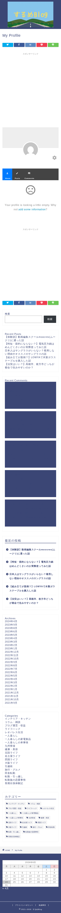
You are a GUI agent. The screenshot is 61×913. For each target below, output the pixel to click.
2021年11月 (12, 696)
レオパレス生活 (14, 732)
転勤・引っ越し (14, 776)
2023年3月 (11, 641)
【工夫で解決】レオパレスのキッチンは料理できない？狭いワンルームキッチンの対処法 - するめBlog (29, 400)
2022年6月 (11, 672)
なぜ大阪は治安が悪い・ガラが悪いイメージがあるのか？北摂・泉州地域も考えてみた (29, 508)
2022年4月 (11, 679)
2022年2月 (11, 685)
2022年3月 (11, 682)
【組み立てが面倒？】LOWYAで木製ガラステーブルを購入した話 (32, 588)
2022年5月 (11, 675)
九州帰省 (10, 745)
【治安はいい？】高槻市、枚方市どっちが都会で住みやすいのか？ (31, 601)
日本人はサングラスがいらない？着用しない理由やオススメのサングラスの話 (31, 576)
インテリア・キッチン (18, 718)
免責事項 (42, 905)
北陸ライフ (11, 752)
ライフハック (12, 728)
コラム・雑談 (12, 722)
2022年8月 (11, 665)
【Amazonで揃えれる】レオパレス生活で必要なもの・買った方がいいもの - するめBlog (30, 488)
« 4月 (5, 888)
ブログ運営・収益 (15, 725)
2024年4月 (11, 621)
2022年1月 (11, 689)
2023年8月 (11, 628)
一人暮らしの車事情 (16, 742)
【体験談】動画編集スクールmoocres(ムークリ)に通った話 (32, 551)
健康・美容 (11, 749)
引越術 (9, 766)
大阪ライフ (11, 762)
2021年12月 (12, 692)
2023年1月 (11, 648)
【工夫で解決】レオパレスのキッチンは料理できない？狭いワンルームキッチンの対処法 (29, 420)
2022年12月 (12, 651)
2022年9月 (11, 662)
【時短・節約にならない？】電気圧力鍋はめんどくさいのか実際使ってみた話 (31, 564)
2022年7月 (11, 668)
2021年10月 (12, 699)
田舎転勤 (10, 773)
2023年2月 (11, 645)
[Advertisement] (30, 87)
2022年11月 (12, 655)
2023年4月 (11, 638)
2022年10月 (12, 658)
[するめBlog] (30, 24)
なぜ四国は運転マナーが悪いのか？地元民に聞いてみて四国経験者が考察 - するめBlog (30, 517)
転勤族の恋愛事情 (15, 779)
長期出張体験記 (14, 783)
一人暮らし (11, 735)
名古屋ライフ (12, 756)
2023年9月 (11, 624)
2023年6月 (11, 631)
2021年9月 (11, 702)
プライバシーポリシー (24, 905)
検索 (7, 313)
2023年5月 (11, 634)
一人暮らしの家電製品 (18, 739)
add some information (32, 209)
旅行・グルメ (12, 769)
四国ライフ (11, 759)
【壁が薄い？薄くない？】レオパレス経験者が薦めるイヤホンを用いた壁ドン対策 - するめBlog (30, 429)
